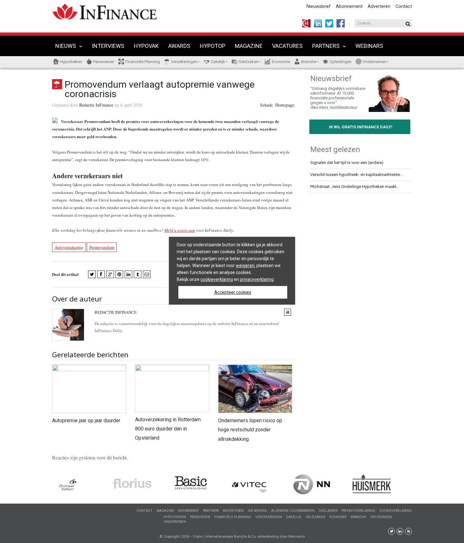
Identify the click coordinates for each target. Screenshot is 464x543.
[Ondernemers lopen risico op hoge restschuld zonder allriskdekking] (255, 389)
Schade (266, 105)
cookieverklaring (216, 279)
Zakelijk (218, 61)
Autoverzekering (69, 247)
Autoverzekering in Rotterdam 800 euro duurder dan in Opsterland (168, 429)
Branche (308, 61)
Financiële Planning (142, 61)
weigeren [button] (245, 265)
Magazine (249, 46)
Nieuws (65, 46)
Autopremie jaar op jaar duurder (86, 420)
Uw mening (257, 511)
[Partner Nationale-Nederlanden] (322, 484)
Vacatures (287, 46)
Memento (297, 536)
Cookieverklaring (395, 511)
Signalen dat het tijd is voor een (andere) (347, 162)
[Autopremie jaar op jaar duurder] (89, 389)
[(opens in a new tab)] (82, 485)
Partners (326, 46)
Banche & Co (245, 536)
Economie (281, 61)
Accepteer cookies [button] (232, 292)
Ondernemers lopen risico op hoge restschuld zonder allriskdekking (250, 429)
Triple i (198, 536)
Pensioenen (103, 61)
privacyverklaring (257, 279)
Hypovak (146, 46)
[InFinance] (104, 11)
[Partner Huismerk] (382, 483)
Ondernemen (374, 61)
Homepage (284, 105)
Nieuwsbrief (318, 6)
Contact (404, 6)
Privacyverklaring (358, 511)
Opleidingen (341, 61)
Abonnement (349, 6)
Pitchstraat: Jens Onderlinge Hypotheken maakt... (354, 186)
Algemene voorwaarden (293, 511)
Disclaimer (328, 511)
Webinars (369, 46)
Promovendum (101, 247)
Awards (179, 46)
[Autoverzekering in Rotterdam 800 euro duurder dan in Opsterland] (172, 388)
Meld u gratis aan (179, 230)
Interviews (108, 46)
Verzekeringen (184, 61)
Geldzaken (248, 61)
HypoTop (212, 46)
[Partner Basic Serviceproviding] (202, 484)
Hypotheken (71, 61)
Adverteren (379, 6)
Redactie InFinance (96, 105)
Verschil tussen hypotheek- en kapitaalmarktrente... (356, 174)
